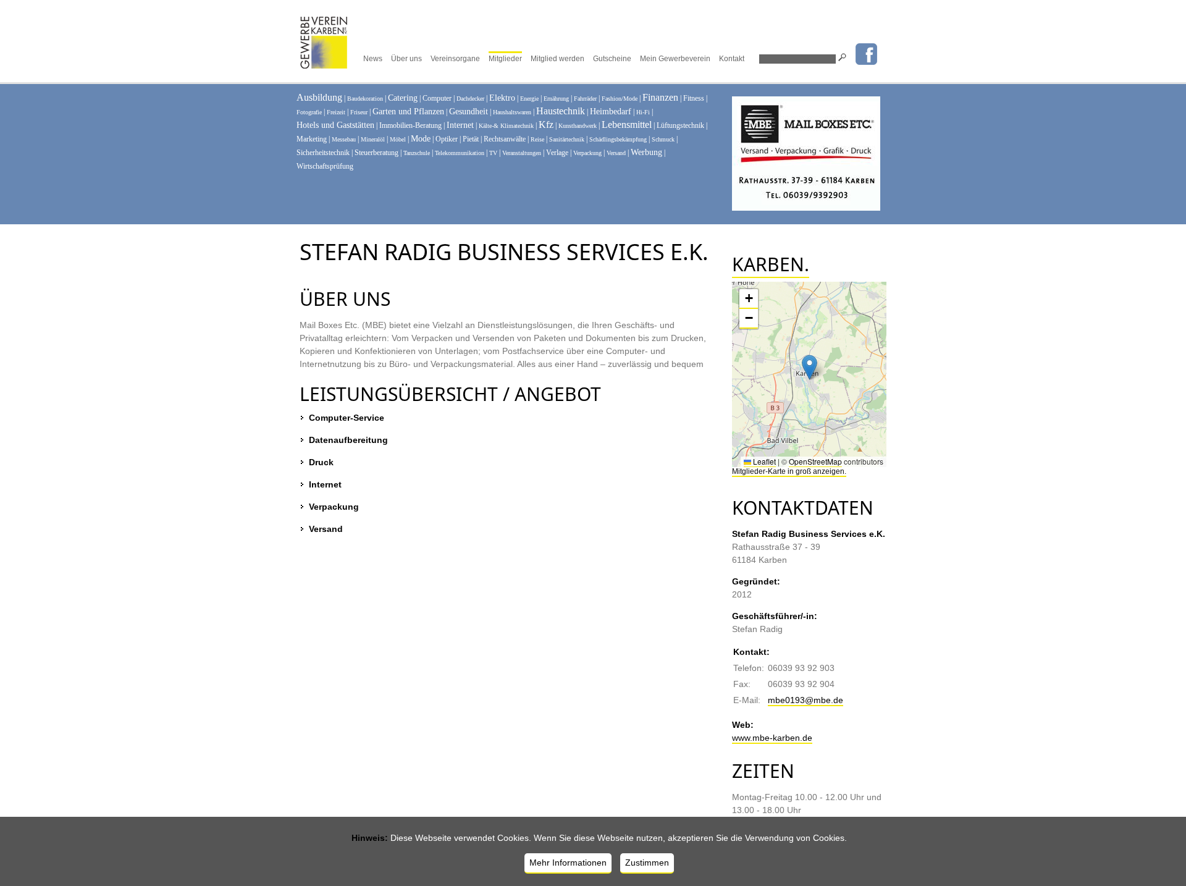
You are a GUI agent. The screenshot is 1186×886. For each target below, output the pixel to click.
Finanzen (660, 97)
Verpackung (587, 153)
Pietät (471, 139)
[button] (809, 367)
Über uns (406, 58)
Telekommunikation (459, 153)
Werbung (646, 152)
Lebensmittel (627, 124)
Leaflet (763, 461)
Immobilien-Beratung (410, 125)
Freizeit (336, 112)
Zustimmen (647, 862)
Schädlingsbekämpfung (618, 139)
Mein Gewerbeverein (675, 58)
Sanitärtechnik (566, 139)
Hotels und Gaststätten (335, 125)
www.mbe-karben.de (772, 738)
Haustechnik (560, 111)
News (372, 58)
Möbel (398, 139)
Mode (421, 138)
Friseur (359, 112)
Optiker (446, 139)
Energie (529, 98)
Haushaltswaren (512, 112)
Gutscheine (612, 58)
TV (493, 153)
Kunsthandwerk (577, 125)
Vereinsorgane (455, 58)
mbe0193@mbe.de (805, 700)
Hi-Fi (643, 112)
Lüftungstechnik (680, 125)
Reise (537, 139)
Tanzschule (416, 153)
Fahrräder (585, 98)
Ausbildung (319, 97)
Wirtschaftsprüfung (324, 166)
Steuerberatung (376, 152)
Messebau (344, 139)
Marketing (311, 139)
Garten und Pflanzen (408, 111)
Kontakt (731, 58)
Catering (403, 98)
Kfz (546, 124)
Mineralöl (373, 139)
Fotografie (309, 112)
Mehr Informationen (568, 862)
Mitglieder (505, 58)
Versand (616, 153)
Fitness (693, 98)
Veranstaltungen (521, 153)
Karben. (770, 264)
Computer (437, 98)
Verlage (557, 152)
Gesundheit (468, 111)
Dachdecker (470, 98)
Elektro (502, 98)
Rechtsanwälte (505, 139)
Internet (460, 125)
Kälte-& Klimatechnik (506, 125)
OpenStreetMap (815, 461)
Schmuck (663, 139)
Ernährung (556, 98)
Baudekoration (365, 98)
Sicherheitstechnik (323, 152)
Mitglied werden (557, 58)
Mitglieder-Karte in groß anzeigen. (789, 471)
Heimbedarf (610, 111)
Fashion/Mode (619, 98)
